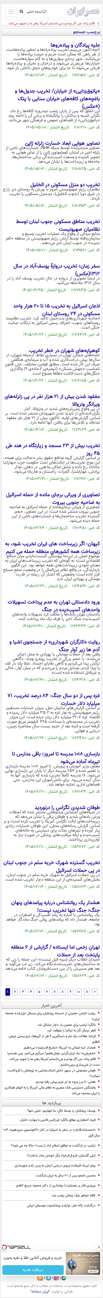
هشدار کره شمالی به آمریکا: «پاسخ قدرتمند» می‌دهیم (60, 1047)
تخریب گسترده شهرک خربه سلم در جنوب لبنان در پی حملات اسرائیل (51, 867)
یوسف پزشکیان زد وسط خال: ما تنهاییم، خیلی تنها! (61, 1110)
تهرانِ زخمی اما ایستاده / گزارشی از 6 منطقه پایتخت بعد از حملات (55, 951)
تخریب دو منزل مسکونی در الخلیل (65, 185)
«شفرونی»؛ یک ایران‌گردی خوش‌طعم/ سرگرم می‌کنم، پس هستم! (51, 1053)
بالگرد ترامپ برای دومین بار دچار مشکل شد (67, 1024)
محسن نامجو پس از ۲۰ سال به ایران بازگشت (66, 1175)
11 (87, 992)
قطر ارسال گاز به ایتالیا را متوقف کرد (71, 1030)
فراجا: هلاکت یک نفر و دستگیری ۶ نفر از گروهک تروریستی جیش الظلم (54, 1039)
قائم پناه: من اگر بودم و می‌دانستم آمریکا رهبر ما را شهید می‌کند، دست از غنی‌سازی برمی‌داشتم (54, 1061)
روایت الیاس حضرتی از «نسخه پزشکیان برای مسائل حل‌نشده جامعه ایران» (52, 1016)
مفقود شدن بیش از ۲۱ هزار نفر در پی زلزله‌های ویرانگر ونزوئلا (52, 400)
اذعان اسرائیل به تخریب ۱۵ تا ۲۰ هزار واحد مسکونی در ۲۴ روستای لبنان (56, 310)
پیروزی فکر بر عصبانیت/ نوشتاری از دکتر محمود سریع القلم (56, 1185)
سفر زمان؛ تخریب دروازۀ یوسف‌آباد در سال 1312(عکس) (56, 270)
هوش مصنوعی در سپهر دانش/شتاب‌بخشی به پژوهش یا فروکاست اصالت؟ (53, 1073)
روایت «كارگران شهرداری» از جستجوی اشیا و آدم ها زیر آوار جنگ (54, 646)
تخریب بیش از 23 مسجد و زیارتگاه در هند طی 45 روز (53, 450)
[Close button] (99, 1247)
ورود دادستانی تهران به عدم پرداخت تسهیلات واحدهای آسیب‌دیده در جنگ (54, 606)
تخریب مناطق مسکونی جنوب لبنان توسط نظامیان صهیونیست (58, 226)
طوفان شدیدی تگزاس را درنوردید (67, 808)
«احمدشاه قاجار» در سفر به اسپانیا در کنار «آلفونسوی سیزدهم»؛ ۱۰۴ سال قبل (51, 1132)
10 (78, 992)
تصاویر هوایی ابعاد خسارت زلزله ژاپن (62, 144)
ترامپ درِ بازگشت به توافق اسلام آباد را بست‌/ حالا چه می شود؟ (53, 1145)
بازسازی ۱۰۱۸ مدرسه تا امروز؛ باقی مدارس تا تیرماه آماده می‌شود (56, 758)
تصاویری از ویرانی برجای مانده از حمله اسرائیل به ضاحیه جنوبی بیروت (53, 499)
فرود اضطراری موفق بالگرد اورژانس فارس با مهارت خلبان (58, 1119)
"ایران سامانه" (40, 1292)
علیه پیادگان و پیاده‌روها (75, 45)
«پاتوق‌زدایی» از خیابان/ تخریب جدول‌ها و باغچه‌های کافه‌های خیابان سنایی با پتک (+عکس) (57, 99)
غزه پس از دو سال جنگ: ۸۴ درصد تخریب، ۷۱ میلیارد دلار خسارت (54, 700)
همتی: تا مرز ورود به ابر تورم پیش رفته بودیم (66, 1081)
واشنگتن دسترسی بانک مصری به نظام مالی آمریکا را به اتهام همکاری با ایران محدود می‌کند (52, 1090)
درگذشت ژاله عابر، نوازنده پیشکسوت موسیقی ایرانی (61, 1205)
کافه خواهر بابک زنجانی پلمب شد (74, 1195)
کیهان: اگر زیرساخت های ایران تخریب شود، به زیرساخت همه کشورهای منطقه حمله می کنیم (52, 548)
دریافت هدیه (33, 1270)
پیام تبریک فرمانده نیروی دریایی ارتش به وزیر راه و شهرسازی (55, 1165)
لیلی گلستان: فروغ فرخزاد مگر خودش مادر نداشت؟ (61, 1155)
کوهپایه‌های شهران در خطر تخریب (64, 351)
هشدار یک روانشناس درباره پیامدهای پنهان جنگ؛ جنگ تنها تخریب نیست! (55, 907)
